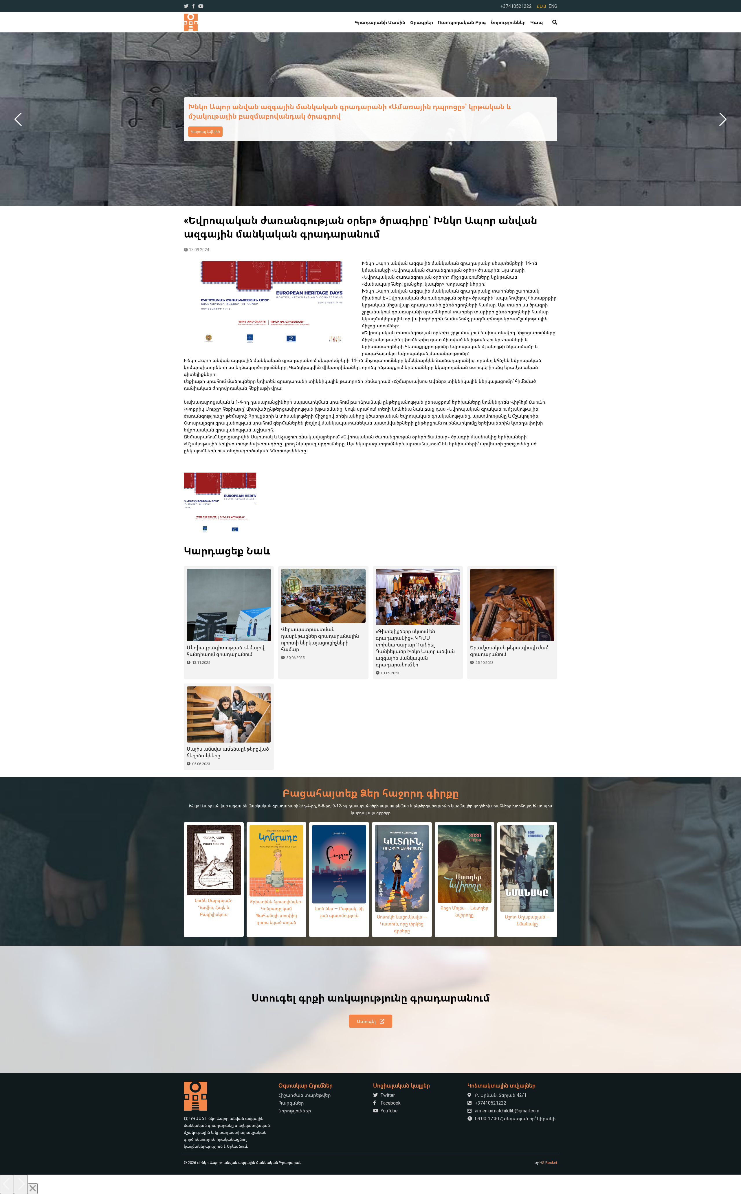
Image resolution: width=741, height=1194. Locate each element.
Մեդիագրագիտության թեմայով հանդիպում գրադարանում (225, 650)
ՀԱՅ (541, 6)
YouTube (388, 1110)
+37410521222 (516, 6)
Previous (19, 119)
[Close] (33, 1188)
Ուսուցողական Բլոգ (462, 22)
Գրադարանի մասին (380, 22)
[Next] (21, 1184)
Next (722, 119)
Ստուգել (367, 1021)
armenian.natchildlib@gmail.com (506, 1110)
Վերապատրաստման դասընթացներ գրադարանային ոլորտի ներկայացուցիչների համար (320, 639)
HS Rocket (548, 1162)
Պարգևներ (291, 1103)
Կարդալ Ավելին (205, 131)
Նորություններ (508, 22)
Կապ (536, 22)
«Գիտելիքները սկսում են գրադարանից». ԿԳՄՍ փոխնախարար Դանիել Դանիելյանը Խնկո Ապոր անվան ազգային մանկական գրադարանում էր (415, 648)
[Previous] (7, 1184)
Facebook (390, 1103)
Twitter (387, 1095)
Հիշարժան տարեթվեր (304, 1095)
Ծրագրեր (421, 22)
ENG (553, 6)
